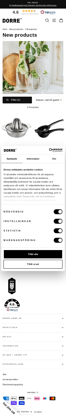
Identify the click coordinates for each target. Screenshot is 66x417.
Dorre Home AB (12, 318)
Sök (4, 374)
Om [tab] (54, 158)
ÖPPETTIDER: (10, 327)
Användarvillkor (10, 379)
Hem (5, 29)
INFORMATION (10, 346)
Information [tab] (33, 158)
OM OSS (7, 337)
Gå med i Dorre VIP (15, 355)
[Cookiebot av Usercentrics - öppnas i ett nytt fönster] (49, 150)
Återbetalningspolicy (13, 384)
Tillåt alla (33, 254)
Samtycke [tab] (12, 158)
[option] (33, 4)
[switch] (58, 221)
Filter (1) (15, 99)
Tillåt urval (33, 264)
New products (16, 29)
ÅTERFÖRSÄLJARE (13, 364)
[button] (33, 12)
